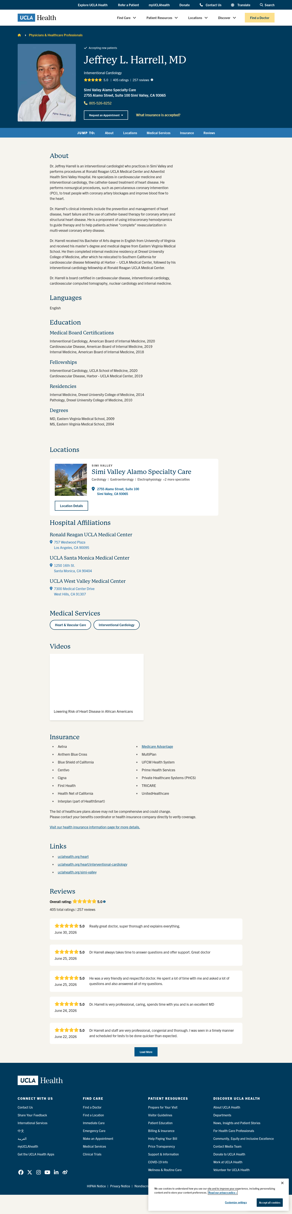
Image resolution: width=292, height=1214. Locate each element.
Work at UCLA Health (227, 1162)
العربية (22, 1138)
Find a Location (93, 1115)
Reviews (209, 133)
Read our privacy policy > (223, 1192)
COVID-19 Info (158, 1162)
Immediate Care (94, 1123)
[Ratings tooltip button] (152, 80)
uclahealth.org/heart (73, 856)
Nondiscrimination (147, 1186)
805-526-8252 (100, 103)
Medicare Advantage (157, 746)
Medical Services (158, 133)
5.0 (106, 80)
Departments (222, 1115)
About (109, 133)
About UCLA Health (226, 1107)
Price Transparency (161, 1146)
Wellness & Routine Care (165, 1170)
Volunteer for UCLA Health (231, 1170)
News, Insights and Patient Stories (236, 1123)
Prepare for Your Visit (162, 1107)
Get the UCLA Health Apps (36, 1154)
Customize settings (236, 1202)
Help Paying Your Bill (162, 1138)
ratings (121, 80)
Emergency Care (94, 1131)
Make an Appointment (98, 1138)
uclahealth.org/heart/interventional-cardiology (92, 864)
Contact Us (213, 5)
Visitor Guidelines (160, 1115)
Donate (184, 5)
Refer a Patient (128, 5)
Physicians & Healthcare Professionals (55, 35)
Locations (195, 18)
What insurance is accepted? (158, 114)
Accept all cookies (269, 1202)
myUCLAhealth (159, 5)
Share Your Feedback (32, 1115)
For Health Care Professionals (233, 1131)
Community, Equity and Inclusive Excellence (243, 1138)
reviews (141, 80)
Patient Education (160, 1123)
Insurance (187, 133)
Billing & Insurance (161, 1131)
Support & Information (163, 1154)
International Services (32, 1123)
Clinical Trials (92, 1154)
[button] (93, 5)
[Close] (282, 1183)
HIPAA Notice (96, 1186)
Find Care (123, 18)
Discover (224, 18)
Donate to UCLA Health (229, 1154)
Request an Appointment (104, 115)
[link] (21, 1172)
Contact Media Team (227, 1146)
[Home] (19, 34)
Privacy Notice (120, 1186)
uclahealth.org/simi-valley (77, 872)
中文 (21, 1131)
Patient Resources (159, 18)
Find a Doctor (259, 18)
